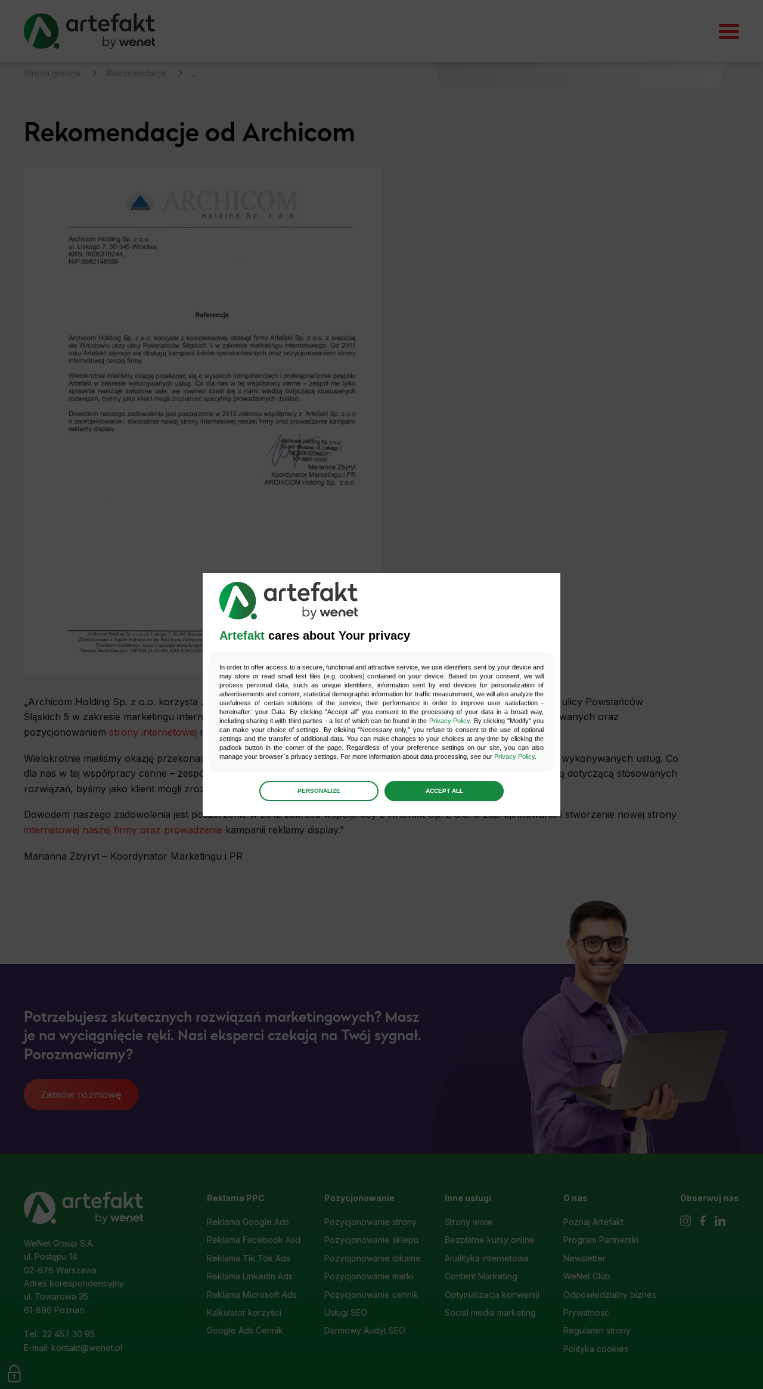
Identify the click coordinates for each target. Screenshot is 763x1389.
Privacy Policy (449, 720)
